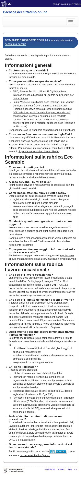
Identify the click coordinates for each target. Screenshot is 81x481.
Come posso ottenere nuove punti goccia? (37, 192)
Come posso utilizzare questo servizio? (35, 81)
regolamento (67, 255)
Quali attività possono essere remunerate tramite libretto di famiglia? (41, 333)
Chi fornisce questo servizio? (28, 70)
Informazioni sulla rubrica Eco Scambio (39, 159)
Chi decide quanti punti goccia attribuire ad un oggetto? (40, 223)
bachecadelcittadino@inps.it (35, 455)
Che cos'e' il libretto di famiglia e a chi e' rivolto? (41, 299)
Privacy (62, 469)
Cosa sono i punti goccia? (26, 167)
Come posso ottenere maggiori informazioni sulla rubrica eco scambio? (42, 251)
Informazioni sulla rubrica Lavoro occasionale (34, 267)
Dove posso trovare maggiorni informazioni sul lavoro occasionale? (40, 446)
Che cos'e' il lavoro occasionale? (31, 274)
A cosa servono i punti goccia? (30, 181)
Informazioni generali (29, 65)
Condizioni (50, 469)
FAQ (70, 469)
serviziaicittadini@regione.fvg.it (59, 259)
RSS (76, 469)
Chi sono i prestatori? (23, 366)
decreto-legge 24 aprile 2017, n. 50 (45, 284)
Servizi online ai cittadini (67, 4)
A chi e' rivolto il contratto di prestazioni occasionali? (36, 418)
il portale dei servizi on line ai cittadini (39, 151)
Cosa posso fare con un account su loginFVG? (40, 134)
